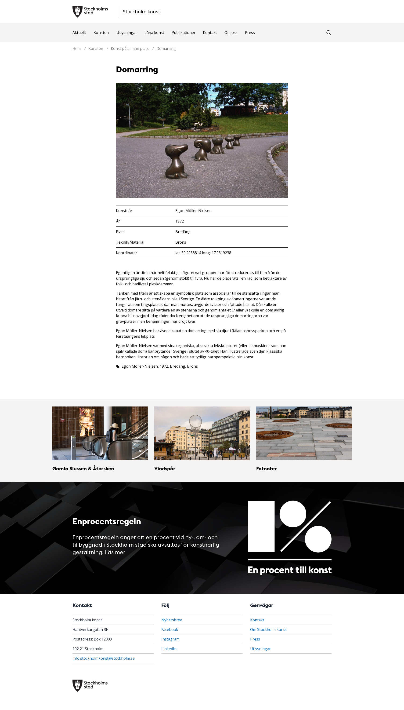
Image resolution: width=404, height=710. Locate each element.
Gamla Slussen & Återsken (83, 468)
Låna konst (154, 32)
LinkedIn (169, 648)
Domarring (166, 48)
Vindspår (164, 468)
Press (250, 32)
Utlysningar (126, 32)
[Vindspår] (202, 433)
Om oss (231, 32)
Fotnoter (266, 468)
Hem (76, 48)
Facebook (169, 629)
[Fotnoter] (304, 433)
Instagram (170, 639)
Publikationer (183, 32)
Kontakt (210, 32)
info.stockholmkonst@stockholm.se (103, 658)
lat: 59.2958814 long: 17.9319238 (203, 252)
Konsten (101, 32)
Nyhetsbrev (171, 619)
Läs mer (115, 551)
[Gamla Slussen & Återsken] (100, 433)
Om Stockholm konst (268, 629)
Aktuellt (79, 32)
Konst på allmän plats (130, 48)
